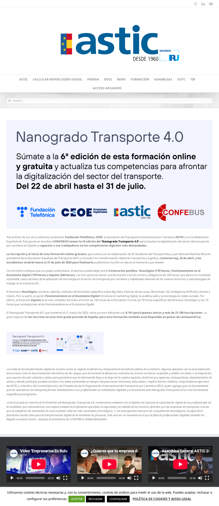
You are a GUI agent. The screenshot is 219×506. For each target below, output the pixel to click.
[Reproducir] (12, 478)
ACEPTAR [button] (76, 499)
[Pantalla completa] (65, 478)
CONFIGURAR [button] (118, 499)
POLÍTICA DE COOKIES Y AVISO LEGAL (162, 499)
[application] (38, 464)
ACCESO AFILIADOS (107, 88)
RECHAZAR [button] (95, 499)
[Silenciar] (58, 478)
